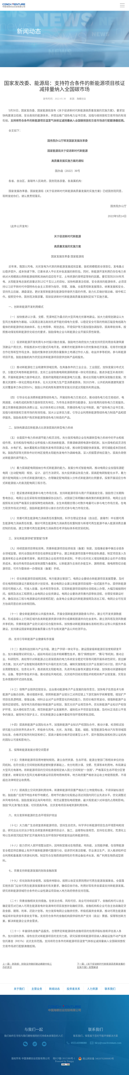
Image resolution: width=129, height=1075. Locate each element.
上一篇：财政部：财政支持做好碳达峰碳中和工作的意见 (27, 966)
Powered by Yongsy (64, 1061)
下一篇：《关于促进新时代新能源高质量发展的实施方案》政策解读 (101, 966)
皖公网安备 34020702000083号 (98, 1058)
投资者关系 (73, 988)
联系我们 (110, 988)
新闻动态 (54, 988)
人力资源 (92, 988)
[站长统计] (65, 1064)
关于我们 (19, 988)
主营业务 (36, 988)
